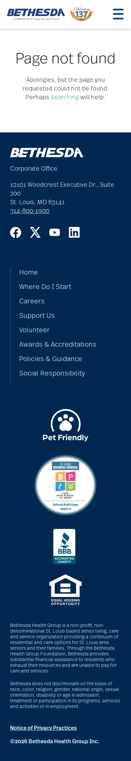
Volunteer (34, 330)
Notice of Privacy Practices (43, 728)
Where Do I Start (45, 287)
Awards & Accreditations (57, 344)
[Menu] (118, 14)
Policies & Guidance (50, 359)
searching (65, 98)
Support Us (37, 315)
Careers (32, 301)
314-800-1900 (29, 211)
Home (28, 272)
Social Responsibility (52, 373)
